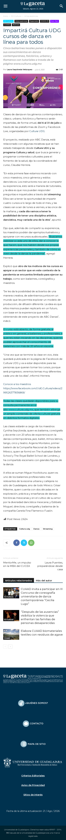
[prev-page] (5, 647)
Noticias (16, 25)
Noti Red (54, 21)
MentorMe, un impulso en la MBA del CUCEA (17, 564)
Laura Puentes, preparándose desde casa (50, 566)
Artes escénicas (31, 16)
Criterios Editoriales (33, 775)
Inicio (5, 16)
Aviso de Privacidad (33, 785)
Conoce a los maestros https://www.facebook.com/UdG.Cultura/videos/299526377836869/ (32, 388)
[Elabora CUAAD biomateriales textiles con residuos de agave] (11, 634)
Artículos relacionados (18, 580)
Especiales (34, 21)
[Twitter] (24, 543)
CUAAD (7, 25)
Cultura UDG (37, 131)
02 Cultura (16, 16)
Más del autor (44, 580)
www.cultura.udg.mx (20, 409)
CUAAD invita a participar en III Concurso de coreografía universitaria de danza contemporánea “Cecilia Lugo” (42, 596)
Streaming (48, 529)
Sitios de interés (33, 794)
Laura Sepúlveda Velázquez (19, 69)
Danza (36, 529)
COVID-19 (44, 21)
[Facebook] (16, 543)
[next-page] (10, 647)
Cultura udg (24, 529)
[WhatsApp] (31, 543)
